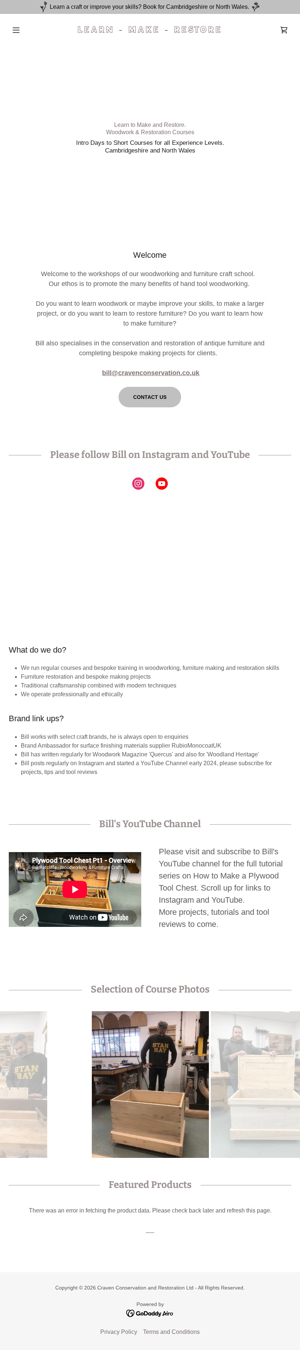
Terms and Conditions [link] (171, 1332)
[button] (30, 30)
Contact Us (149, 397)
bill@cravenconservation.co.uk (150, 373)
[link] (150, 30)
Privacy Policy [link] (118, 1332)
